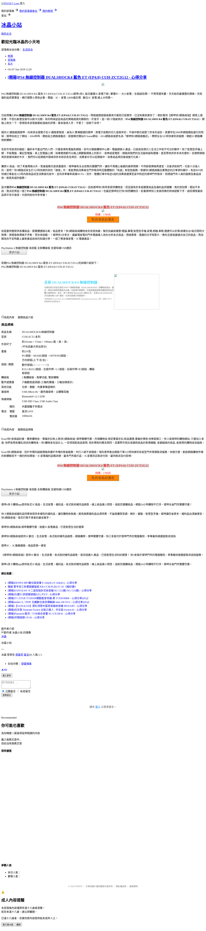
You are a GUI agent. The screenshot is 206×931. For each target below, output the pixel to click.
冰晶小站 (11, 25)
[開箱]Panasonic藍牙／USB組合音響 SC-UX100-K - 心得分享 (41, 613)
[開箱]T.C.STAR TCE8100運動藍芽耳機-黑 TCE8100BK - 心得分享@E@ (48, 598)
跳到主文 (6, 33)
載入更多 (7, 675)
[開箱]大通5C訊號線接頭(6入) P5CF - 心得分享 (34, 594)
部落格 (11, 60)
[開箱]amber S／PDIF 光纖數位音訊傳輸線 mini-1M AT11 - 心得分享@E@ (48, 602)
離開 (18, 924)
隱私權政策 (121, 886)
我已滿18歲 (8, 924)
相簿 (10, 56)
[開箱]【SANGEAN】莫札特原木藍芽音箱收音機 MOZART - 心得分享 (47, 606)
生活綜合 (28, 49)
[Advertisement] (103, 804)
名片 (10, 63)
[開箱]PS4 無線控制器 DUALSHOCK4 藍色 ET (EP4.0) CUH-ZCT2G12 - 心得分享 (77, 77)
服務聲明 (133, 886)
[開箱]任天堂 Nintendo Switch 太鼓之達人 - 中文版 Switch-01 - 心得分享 (47, 609)
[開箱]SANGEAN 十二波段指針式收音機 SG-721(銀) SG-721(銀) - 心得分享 (50, 590)
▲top (4, 669)
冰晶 (3, 636)
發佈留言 (7, 695)
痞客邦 (19, 654)
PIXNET (79, 886)
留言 (26, 654)
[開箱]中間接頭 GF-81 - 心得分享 (26, 617)
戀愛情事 (26, 663)
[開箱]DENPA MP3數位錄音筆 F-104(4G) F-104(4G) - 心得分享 (42, 582)
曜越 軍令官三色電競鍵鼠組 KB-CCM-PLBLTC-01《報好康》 (42, 586)
